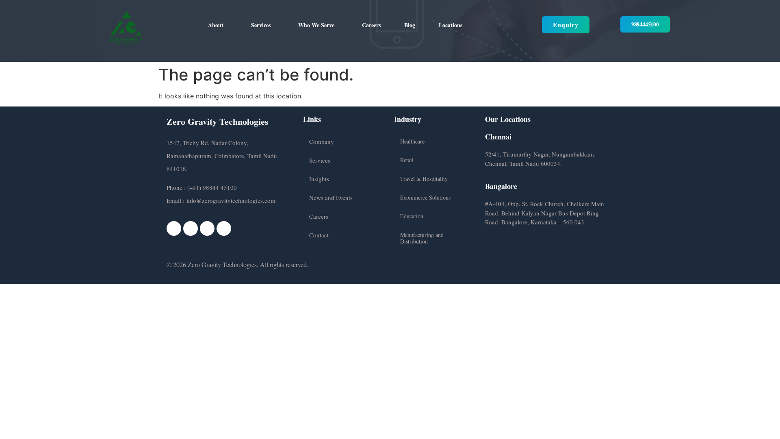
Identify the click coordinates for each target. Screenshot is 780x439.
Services (261, 25)
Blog (409, 25)
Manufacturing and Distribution (422, 238)
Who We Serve (316, 25)
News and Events (331, 197)
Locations (450, 25)
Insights (319, 179)
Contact (319, 235)
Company (321, 141)
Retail (407, 160)
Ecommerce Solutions (425, 197)
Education (411, 216)
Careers (371, 25)
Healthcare (412, 141)
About (215, 25)
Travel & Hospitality (424, 179)
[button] (218, 25)
